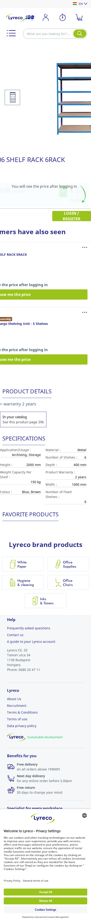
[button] (11, 33)
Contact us (15, 635)
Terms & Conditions (22, 712)
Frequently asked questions (28, 628)
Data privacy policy (21, 726)
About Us (14, 699)
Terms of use (17, 719)
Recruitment (16, 705)
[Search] (79, 33)
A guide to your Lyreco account (31, 641)
